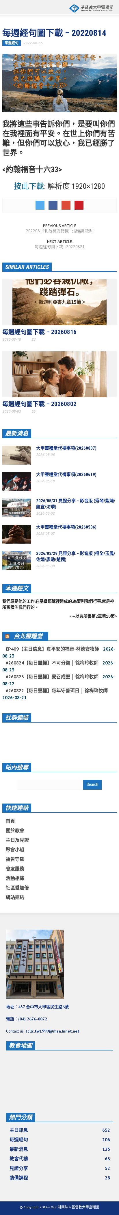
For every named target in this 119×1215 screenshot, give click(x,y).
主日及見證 (17, 840)
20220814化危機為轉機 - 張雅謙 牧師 (59, 230)
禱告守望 (15, 859)
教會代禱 (60, 1159)
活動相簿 (15, 878)
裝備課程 (60, 1178)
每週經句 (11, 43)
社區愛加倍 (17, 888)
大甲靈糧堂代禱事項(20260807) (66, 448)
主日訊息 (60, 1130)
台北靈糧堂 (28, 636)
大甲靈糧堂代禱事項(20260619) (66, 474)
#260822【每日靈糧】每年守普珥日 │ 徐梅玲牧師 (57, 690)
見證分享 (60, 1168)
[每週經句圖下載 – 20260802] (59, 373)
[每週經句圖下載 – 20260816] (59, 301)
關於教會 (15, 830)
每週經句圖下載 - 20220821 (60, 246)
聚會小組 (15, 849)
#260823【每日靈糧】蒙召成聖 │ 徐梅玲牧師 (52, 676)
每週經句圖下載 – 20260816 (39, 331)
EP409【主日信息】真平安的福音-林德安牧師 (52, 649)
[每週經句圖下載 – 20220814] (59, 82)
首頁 (10, 821)
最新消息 (16, 433)
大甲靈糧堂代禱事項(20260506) (66, 527)
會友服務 (15, 868)
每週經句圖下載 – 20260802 (39, 403)
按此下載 (29, 186)
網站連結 (15, 897)
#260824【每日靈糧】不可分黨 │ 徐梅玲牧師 (52, 663)
